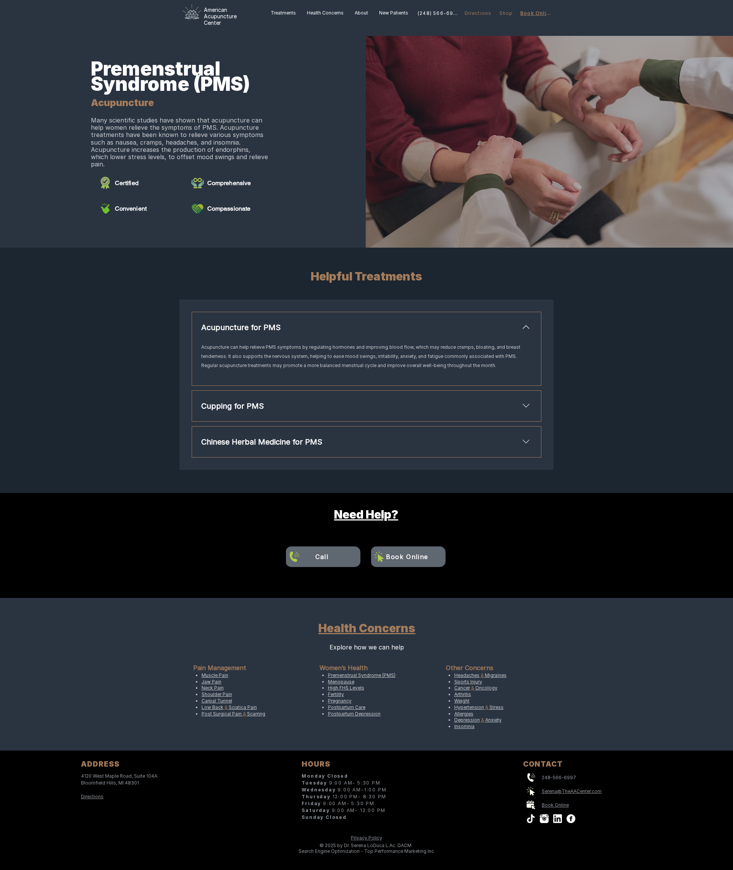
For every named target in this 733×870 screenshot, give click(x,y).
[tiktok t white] (530, 818)
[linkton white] (557, 818)
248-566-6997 (559, 777)
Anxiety (493, 720)
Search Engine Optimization (329, 851)
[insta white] (544, 818)
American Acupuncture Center (220, 16)
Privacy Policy (366, 838)
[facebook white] (571, 818)
